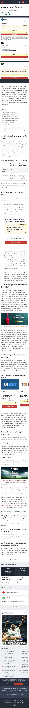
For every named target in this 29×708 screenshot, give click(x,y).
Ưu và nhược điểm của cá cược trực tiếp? (11, 116)
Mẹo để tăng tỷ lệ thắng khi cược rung (10, 120)
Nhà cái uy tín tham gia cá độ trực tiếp (10, 118)
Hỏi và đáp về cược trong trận (9, 122)
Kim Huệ (5, 10)
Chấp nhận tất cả (18, 684)
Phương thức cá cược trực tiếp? (9, 114)
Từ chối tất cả (10, 684)
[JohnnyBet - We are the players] (2, 2)
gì (14, 705)
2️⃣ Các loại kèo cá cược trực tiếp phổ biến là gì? (14, 128)
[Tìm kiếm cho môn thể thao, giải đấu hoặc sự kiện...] (15, 2)
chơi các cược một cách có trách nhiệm (11, 505)
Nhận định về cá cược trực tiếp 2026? (10, 112)
